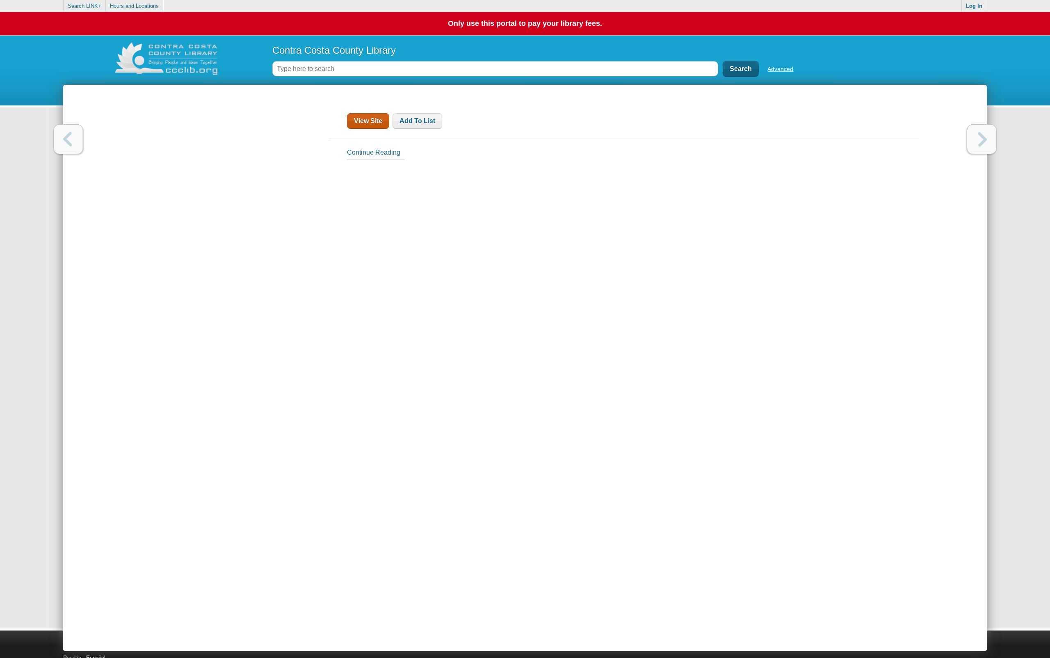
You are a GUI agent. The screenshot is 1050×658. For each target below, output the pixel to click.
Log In (974, 6)
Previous (68, 139)
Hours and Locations (134, 6)
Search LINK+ (84, 6)
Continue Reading (373, 152)
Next (982, 139)
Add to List (417, 120)
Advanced (780, 69)
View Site (368, 120)
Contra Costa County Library (334, 50)
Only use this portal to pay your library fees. (525, 23)
